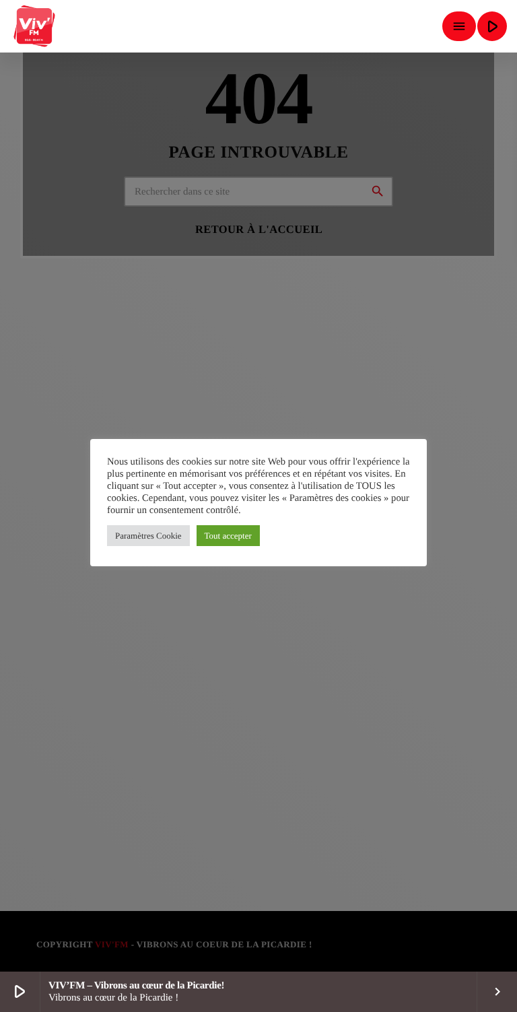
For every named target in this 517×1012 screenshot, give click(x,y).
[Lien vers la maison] (35, 26)
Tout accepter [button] (228, 536)
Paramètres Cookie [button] (148, 536)
